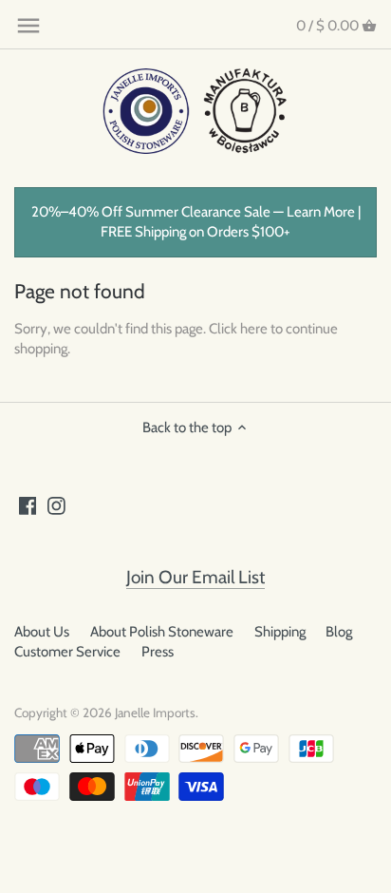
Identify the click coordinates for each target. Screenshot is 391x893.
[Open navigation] (28, 25)
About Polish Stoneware (161, 631)
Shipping (280, 631)
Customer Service (67, 651)
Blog (339, 631)
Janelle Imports (155, 712)
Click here (238, 328)
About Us (41, 631)
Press (157, 651)
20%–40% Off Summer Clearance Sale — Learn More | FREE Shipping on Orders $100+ (196, 221)
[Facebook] (28, 505)
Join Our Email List (195, 577)
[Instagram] (56, 505)
